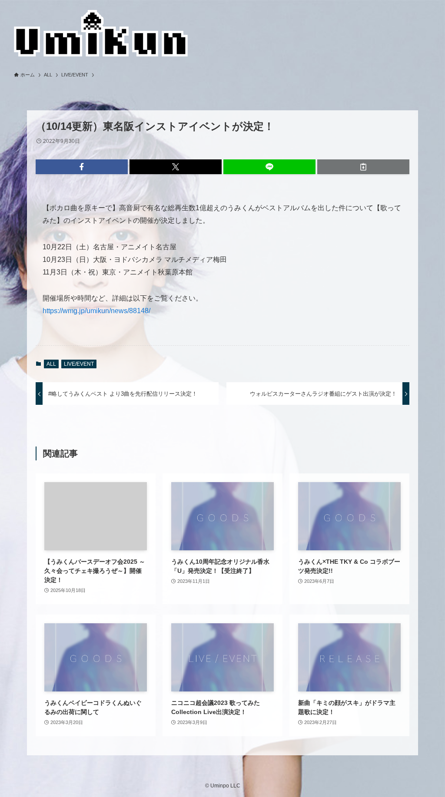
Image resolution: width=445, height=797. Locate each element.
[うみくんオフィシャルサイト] (101, 33)
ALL (51, 364)
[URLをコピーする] (363, 166)
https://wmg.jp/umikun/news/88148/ (96, 310)
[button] (82, 166)
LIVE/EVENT (79, 364)
